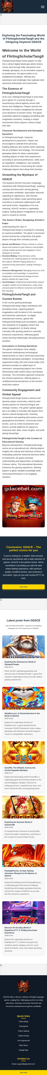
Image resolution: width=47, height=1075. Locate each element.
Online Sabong (23, 1031)
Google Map (23, 1050)
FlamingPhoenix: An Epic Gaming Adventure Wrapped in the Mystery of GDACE (21, 873)
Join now (23, 587)
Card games (23, 1026)
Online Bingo (23, 1021)
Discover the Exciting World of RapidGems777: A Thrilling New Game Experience (21, 930)
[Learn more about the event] (23, 19)
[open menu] (42, 6)
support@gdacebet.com (26, 1064)
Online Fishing (23, 1036)
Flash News (23, 1045)
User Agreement (23, 1040)
